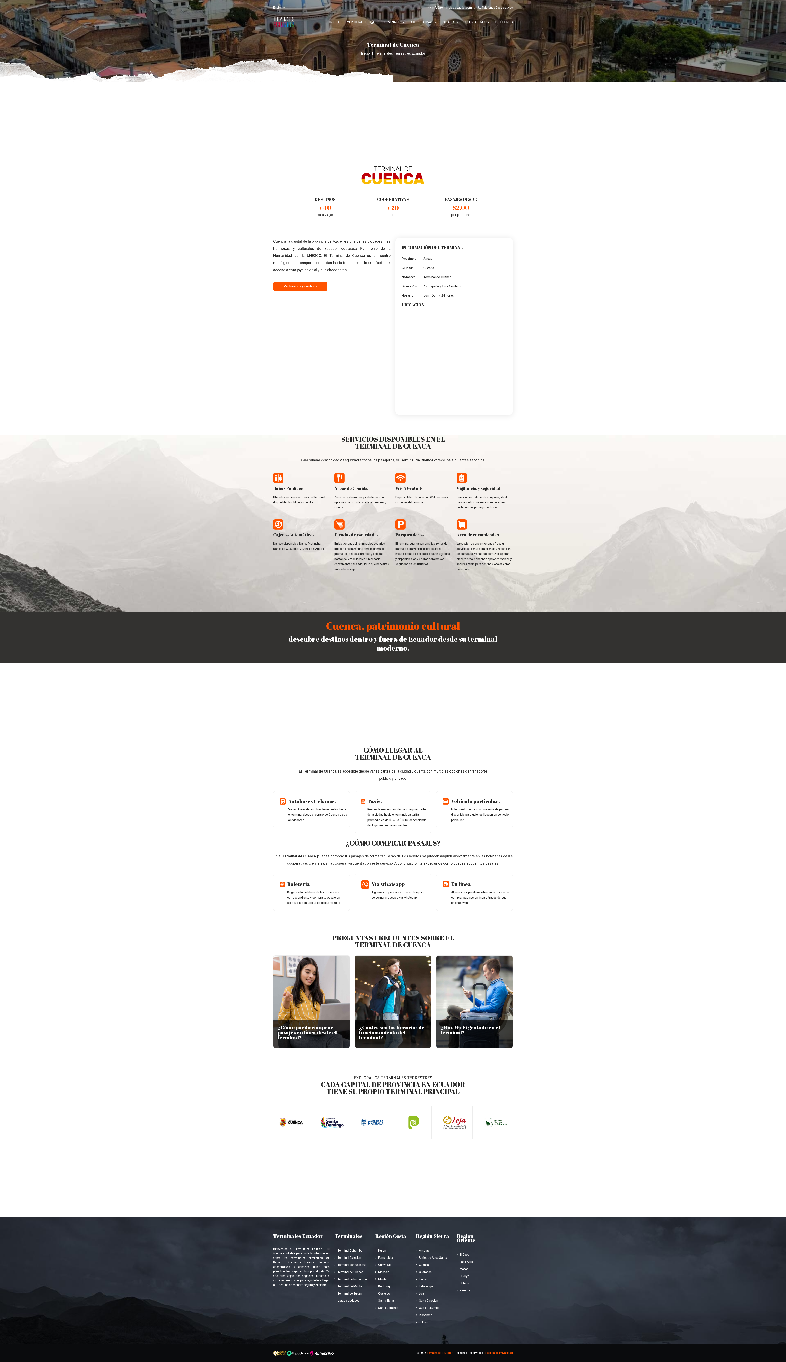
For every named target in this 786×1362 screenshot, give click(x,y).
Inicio (334, 22)
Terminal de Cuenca (350, 1272)
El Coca (464, 1254)
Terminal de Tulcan (350, 1293)
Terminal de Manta (350, 1286)
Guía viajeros (475, 22)
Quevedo (384, 1293)
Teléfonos (504, 22)
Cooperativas (421, 22)
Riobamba (425, 1315)
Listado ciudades (348, 1300)
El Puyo (464, 1276)
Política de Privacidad (499, 1352)
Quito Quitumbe (429, 1307)
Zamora (465, 1290)
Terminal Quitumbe (350, 1250)
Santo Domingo (388, 1307)
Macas (464, 1269)
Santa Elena (386, 1300)
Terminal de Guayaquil (352, 1264)
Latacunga (426, 1286)
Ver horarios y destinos (300, 286)
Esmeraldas (386, 1257)
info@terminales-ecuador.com (452, 7)
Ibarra (423, 1279)
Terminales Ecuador (440, 1352)
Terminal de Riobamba (352, 1279)
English (277, 7)
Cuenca (424, 1264)
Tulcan (423, 1322)
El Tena (464, 1283)
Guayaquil (384, 1264)
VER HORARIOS (358, 22)
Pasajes (448, 22)
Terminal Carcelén (349, 1257)
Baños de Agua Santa (433, 1257)
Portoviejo (384, 1286)
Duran (382, 1250)
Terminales (392, 22)
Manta (382, 1279)
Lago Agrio (467, 1261)
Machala (383, 1272)
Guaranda (425, 1272)
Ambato (424, 1250)
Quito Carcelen (428, 1300)
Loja (421, 1293)
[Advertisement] (393, 112)
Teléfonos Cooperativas (497, 7)
